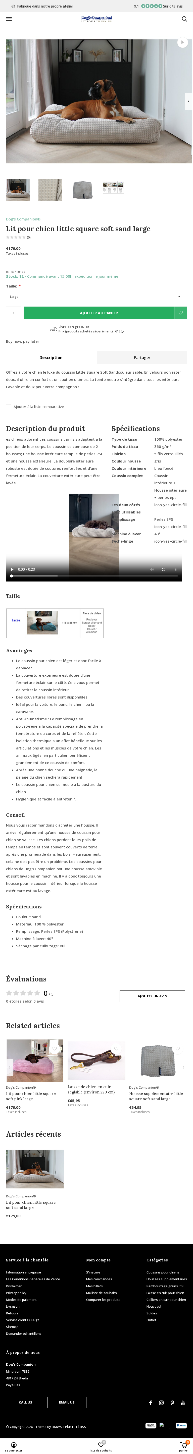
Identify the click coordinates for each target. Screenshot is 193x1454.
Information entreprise (23, 1272)
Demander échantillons (23, 1333)
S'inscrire (93, 1272)
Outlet (151, 1320)
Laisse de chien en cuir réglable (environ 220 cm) (91, 1089)
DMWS (57, 1426)
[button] (10, 19)
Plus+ (69, 1426)
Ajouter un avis (152, 996)
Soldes (152, 1313)
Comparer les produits (103, 1299)
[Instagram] (161, 1402)
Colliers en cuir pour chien (166, 1299)
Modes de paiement (21, 1299)
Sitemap (12, 1326)
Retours (12, 1313)
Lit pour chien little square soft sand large (31, 1205)
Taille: (13, 286)
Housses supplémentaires (167, 1279)
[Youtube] (183, 1402)
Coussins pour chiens (163, 1272)
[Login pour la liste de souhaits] (180, 313)
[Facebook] (150, 1402)
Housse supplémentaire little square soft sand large (156, 1096)
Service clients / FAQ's (22, 1320)
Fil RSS (81, 1426)
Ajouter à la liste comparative (39, 406)
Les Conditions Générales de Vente (33, 1279)
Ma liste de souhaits (101, 1293)
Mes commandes (99, 1279)
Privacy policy (16, 1293)
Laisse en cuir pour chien (165, 1293)
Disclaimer (14, 1286)
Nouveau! (154, 1306)
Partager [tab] (142, 357)
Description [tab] (51, 357)
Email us (66, 1402)
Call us (25, 1402)
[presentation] (188, 101)
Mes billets (94, 1286)
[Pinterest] (172, 1402)
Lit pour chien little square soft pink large (31, 1096)
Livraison (13, 1306)
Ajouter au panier (99, 312)
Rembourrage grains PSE (165, 1286)
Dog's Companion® (23, 218)
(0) (29, 237)
